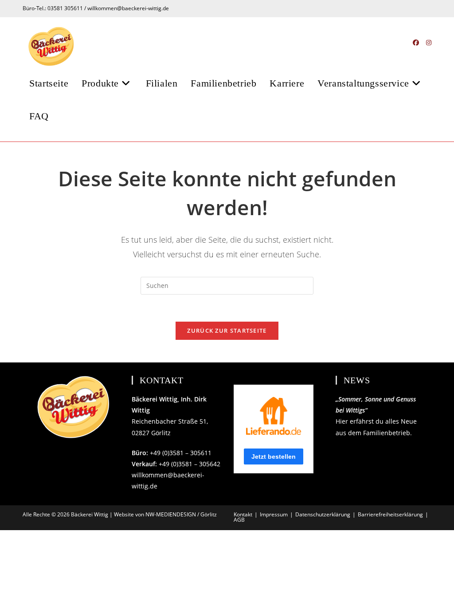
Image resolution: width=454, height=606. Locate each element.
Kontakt (243, 514)
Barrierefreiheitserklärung (390, 514)
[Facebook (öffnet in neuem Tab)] (416, 42)
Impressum (274, 514)
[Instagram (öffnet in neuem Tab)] (429, 42)
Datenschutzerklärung (322, 514)
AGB (239, 519)
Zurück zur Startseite (226, 330)
